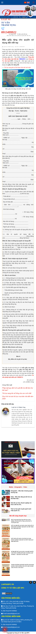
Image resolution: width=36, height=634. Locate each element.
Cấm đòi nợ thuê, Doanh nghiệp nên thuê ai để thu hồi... (21, 503)
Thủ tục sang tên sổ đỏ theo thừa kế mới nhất (17, 67)
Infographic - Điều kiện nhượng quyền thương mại (22, 491)
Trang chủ (13, 34)
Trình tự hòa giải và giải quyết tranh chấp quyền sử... (21, 509)
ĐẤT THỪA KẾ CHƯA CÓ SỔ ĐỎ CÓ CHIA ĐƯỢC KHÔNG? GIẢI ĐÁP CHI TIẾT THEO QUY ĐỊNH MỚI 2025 (22, 540)
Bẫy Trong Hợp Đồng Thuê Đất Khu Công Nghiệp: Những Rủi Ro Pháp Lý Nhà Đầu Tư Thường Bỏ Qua (21, 521)
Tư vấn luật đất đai (22, 34)
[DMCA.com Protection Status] (6, 593)
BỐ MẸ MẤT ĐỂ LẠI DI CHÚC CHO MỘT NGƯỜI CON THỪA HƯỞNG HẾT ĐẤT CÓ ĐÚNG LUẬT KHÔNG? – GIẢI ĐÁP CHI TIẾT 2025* (22, 553)
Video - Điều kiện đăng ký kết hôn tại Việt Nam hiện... (21, 497)
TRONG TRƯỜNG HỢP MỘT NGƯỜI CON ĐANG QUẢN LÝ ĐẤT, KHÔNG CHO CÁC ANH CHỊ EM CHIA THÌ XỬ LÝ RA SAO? (22, 566)
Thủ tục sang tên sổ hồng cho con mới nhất (16, 393)
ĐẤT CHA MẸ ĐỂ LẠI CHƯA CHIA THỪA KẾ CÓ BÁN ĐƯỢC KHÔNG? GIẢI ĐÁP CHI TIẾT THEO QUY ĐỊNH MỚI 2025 (22, 527)
